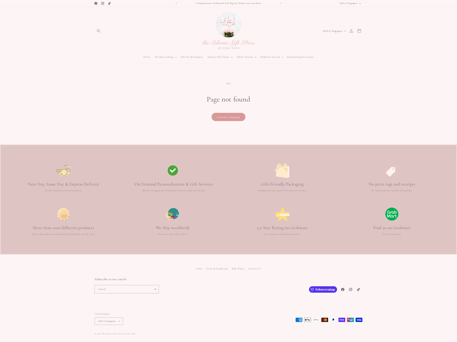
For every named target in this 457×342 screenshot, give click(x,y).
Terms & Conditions (217, 268)
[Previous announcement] (176, 3)
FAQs (199, 268)
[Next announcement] (281, 3)
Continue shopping (228, 117)
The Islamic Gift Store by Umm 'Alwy (119, 334)
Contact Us (254, 268)
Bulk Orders (238, 268)
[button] (98, 31)
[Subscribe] (155, 289)
